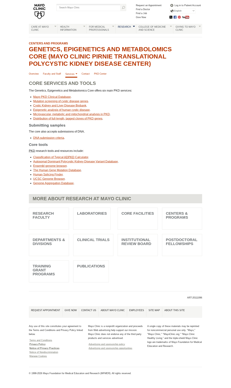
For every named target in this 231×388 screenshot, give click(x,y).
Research (124, 26)
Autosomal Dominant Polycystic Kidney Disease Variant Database (75, 161)
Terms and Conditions (40, 340)
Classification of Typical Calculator (60, 157)
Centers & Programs (177, 215)
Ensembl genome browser (50, 165)
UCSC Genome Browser (49, 178)
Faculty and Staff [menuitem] (52, 73)
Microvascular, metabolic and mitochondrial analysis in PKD (71, 114)
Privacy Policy (37, 344)
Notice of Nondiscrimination (43, 352)
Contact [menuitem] (86, 73)
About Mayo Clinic (113, 310)
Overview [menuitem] (34, 73)
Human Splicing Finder (48, 174)
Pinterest (179, 17)
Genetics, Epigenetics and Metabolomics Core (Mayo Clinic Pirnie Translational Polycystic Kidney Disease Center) (100, 56)
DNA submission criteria (48, 137)
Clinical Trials (93, 240)
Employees (136, 310)
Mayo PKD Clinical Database (52, 96)
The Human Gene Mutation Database (57, 170)
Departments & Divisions (49, 242)
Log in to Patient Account (188, 5)
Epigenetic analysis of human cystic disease (61, 109)
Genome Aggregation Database (53, 183)
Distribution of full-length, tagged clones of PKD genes (67, 118)
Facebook (175, 17)
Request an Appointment (149, 5)
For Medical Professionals (99, 28)
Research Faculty (43, 215)
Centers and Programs (48, 43)
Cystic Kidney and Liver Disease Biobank (59, 105)
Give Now (141, 17)
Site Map (154, 310)
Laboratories (92, 213)
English (178, 11)
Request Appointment (45, 310)
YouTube (185, 17)
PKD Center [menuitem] (100, 73)
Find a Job (141, 13)
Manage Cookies (38, 356)
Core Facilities (137, 213)
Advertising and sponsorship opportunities (110, 348)
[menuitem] (185, 5)
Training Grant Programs (44, 270)
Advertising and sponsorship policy (107, 344)
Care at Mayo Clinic (40, 28)
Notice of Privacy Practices (44, 348)
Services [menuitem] (70, 74)
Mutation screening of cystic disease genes (60, 101)
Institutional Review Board (136, 242)
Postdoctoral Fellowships (181, 242)
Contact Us (88, 310)
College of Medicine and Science (152, 28)
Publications (91, 266)
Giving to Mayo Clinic (185, 28)
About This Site (174, 310)
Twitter (170, 17)
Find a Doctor (143, 9)
